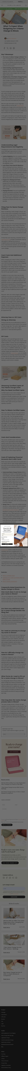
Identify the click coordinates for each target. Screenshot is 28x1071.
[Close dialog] (26, 525)
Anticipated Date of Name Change (5, 541)
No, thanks (7, 545)
